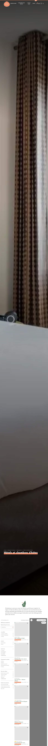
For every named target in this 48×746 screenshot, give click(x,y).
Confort (2, 641)
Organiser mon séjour (21, 3)
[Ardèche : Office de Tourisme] (7, 4)
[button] (36, 0)
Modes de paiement (5, 682)
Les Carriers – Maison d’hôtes (20, 680)
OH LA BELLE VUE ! (20, 638)
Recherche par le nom (5, 624)
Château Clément (19, 722)
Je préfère (3, 632)
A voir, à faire (29, 3)
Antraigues (4, 651)
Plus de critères (4, 671)
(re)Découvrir (13, 3)
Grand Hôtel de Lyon (20, 742)
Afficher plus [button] (3, 655)
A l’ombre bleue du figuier (21, 701)
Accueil (5, 550)
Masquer (44, 622)
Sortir (34, 3)
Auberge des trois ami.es (21, 659)
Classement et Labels (5, 659)
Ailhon (3, 650)
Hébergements (19, 550)
